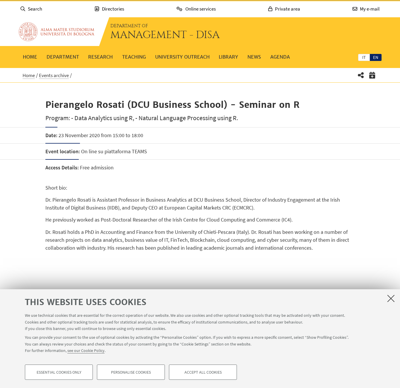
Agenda (280, 57)
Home (30, 57)
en (375, 57)
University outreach (182, 57)
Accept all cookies (203, 372)
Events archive (54, 75)
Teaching (134, 57)
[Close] (391, 298)
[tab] (364, 57)
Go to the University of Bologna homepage (56, 31)
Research (100, 57)
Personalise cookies (131, 372)
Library (228, 57)
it (364, 57)
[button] (361, 75)
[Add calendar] (372, 75)
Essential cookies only (59, 372)
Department (63, 57)
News (254, 57)
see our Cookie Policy (86, 350)
